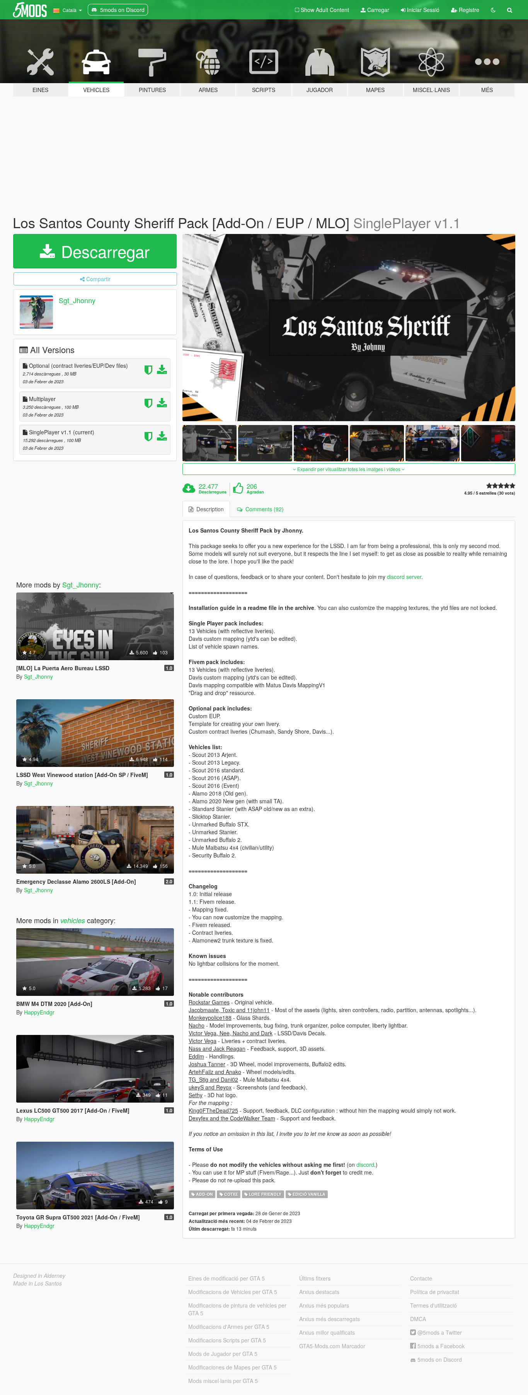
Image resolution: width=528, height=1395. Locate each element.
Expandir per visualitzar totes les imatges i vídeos (349, 469)
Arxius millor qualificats (327, 1332)
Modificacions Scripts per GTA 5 (227, 1340)
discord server (404, 577)
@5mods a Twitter (439, 1332)
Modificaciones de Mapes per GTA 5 (232, 1367)
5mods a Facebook (440, 1346)
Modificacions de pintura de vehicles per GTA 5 (237, 1309)
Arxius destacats (319, 1292)
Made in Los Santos (37, 1283)
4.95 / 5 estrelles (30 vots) (489, 493)
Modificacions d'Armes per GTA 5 (228, 1326)
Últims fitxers (314, 1278)
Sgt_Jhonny (77, 300)
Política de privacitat (434, 1292)
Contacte (421, 1278)
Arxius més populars (324, 1305)
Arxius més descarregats (329, 1319)
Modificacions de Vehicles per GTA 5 (232, 1292)
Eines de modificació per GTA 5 (226, 1278)
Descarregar (103, 251)
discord (365, 1164)
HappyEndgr (39, 1012)
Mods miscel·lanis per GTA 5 (223, 1381)
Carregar (377, 10)
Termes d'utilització (433, 1305)
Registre (468, 10)
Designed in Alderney (39, 1275)
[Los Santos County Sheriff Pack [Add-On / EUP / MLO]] (349, 328)
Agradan (255, 492)
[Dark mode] (493, 9)
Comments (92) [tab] (263, 509)
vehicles (72, 920)
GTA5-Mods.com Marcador (332, 1346)
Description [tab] (208, 509)
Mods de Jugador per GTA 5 (222, 1353)
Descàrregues (213, 492)
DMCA (418, 1319)
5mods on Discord (439, 1359)
